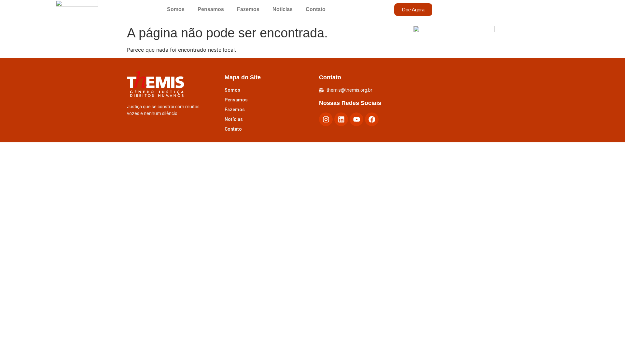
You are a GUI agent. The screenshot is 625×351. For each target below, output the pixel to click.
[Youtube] (356, 119)
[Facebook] (372, 119)
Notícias (282, 9)
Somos (176, 9)
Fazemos (248, 9)
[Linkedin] (341, 119)
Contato (316, 9)
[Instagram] (326, 119)
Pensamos (211, 9)
